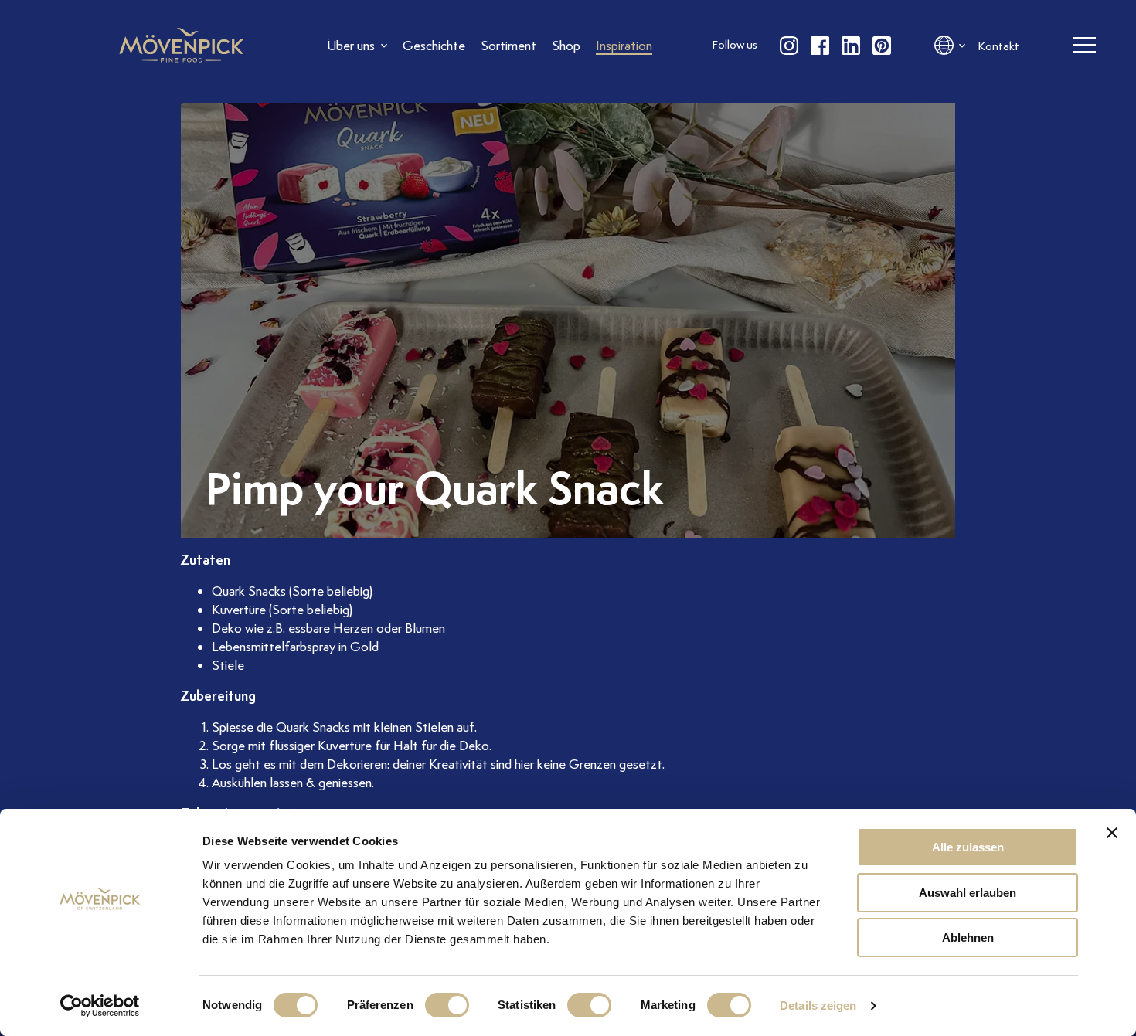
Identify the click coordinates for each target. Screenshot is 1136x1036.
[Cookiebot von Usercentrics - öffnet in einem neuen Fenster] (100, 1005)
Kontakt (998, 46)
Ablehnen (968, 937)
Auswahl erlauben (967, 892)
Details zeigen (818, 1005)
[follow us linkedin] (851, 45)
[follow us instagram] (789, 45)
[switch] (447, 1005)
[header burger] (1083, 45)
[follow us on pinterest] (881, 45)
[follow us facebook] (820, 45)
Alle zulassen (968, 847)
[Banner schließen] (1112, 832)
